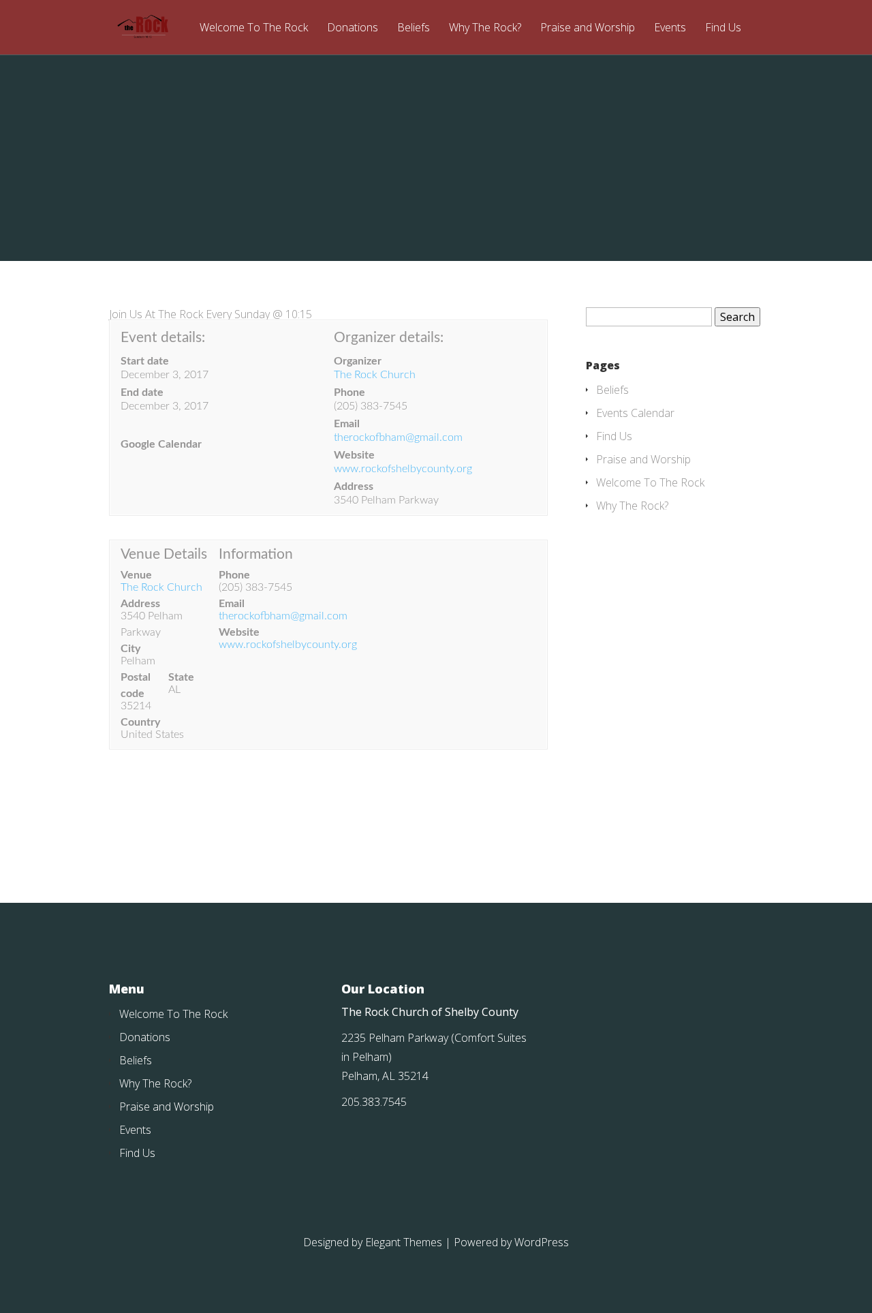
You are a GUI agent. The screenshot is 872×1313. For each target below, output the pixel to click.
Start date (145, 361)
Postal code (136, 685)
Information (256, 554)
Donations (352, 28)
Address (353, 486)
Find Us (723, 28)
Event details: (163, 337)
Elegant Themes (403, 1242)
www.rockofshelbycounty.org (403, 468)
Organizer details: (388, 337)
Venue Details (164, 554)
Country (140, 722)
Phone (349, 392)
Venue (136, 575)
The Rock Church (375, 374)
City (130, 648)
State (181, 677)
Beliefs (413, 28)
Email (347, 423)
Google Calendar (161, 444)
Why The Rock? (485, 28)
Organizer (358, 361)
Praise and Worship (587, 28)
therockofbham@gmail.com (398, 437)
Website (354, 455)
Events (670, 28)
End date (142, 392)
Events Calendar (635, 412)
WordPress (541, 1242)
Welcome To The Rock (254, 28)
